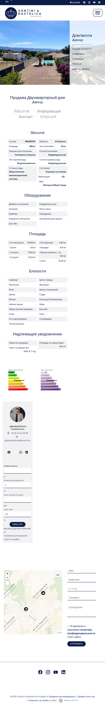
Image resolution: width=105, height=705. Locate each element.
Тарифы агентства (86, 696)
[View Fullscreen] (7, 583)
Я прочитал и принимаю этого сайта (81, 631)
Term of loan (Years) (13, 495)
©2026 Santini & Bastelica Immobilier (28, 696)
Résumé (21, 111)
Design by (71, 700)
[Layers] (58, 574)
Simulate (17, 524)
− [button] (7, 577)
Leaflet (59, 633)
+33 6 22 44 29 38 (19, 433)
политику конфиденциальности (81, 631)
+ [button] (7, 573)
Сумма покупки (10, 466)
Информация (49, 111)
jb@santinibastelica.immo (17, 440)
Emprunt (48, 116)
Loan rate (8, 509)
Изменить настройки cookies (43, 700)
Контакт (26, 116)
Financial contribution (14, 480)
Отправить (76, 644)
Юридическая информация (62, 696)
